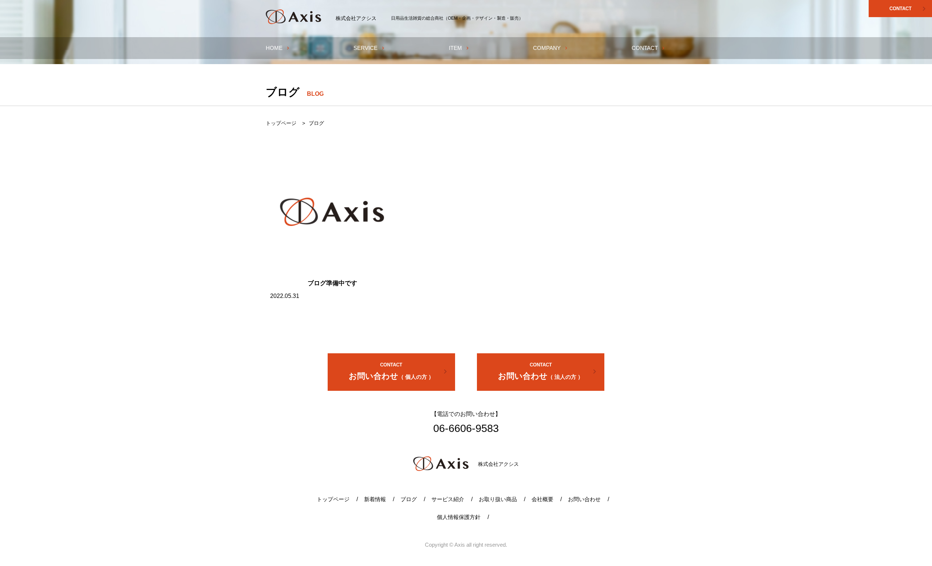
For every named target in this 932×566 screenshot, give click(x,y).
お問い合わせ (399, 371)
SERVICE (370, 48)
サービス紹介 (447, 499)
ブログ (408, 499)
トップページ (333, 499)
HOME (278, 48)
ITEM (459, 48)
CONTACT (909, 8)
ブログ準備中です (332, 283)
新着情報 (375, 499)
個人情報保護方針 (459, 517)
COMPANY (551, 48)
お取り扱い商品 (498, 499)
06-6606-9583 (466, 428)
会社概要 (542, 499)
